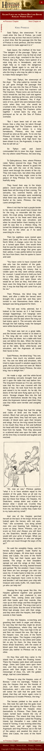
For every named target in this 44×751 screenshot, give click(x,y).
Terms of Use (21, 745)
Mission (6, 745)
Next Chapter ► (35, 21)
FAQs (12, 745)
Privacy (31, 745)
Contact (38, 745)
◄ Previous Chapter (11, 21)
